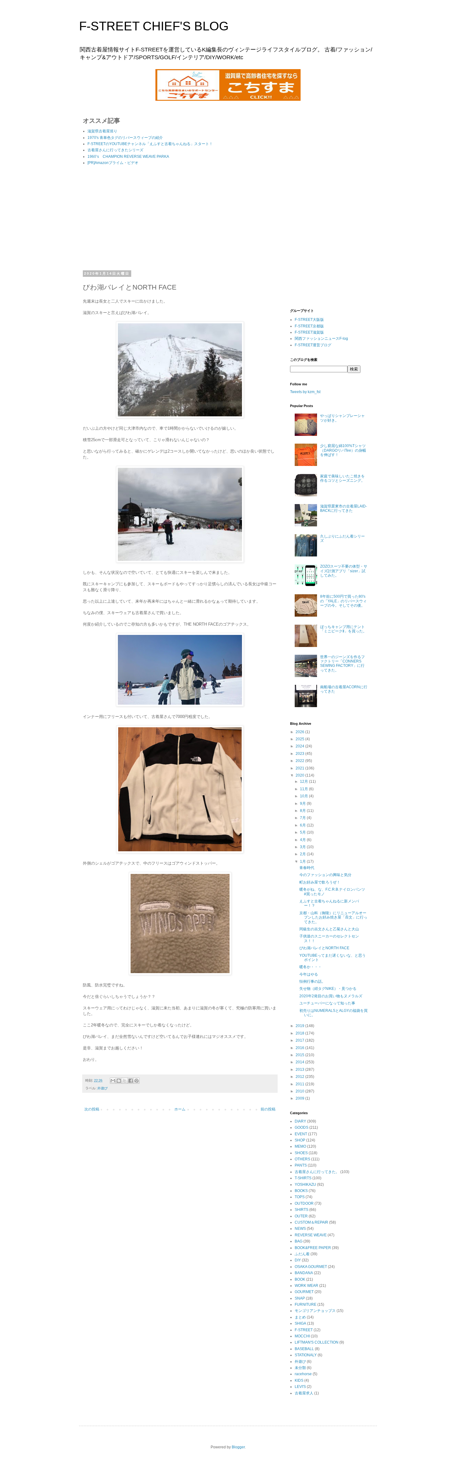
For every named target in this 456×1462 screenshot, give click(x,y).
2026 (300, 732)
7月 (303, 818)
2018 (300, 1033)
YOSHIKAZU (305, 1184)
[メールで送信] (113, 1081)
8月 (303, 811)
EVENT (301, 1134)
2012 (300, 1076)
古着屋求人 (304, 1393)
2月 (303, 854)
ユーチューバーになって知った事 (327, 1003)
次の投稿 (91, 1109)
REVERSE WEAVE (311, 1235)
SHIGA (300, 1323)
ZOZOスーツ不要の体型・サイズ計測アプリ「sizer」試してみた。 (343, 571)
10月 (304, 796)
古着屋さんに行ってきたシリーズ (115, 150)
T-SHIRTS (303, 1178)
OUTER (301, 1216)
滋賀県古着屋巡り (102, 131)
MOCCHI (302, 1336)
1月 (303, 861)
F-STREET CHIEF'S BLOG (154, 26)
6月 (303, 825)
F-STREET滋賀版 (309, 332)
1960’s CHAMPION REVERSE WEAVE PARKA (128, 156)
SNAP (300, 1298)
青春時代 (306, 868)
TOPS (300, 1197)
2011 (300, 1084)
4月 (303, 840)
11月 (304, 789)
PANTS (301, 1165)
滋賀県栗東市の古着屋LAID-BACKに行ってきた (343, 508)
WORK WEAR (306, 1285)
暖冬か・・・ (310, 967)
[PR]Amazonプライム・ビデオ (112, 163)
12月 (304, 781)
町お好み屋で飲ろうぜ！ (319, 882)
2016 (300, 1048)
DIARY (300, 1121)
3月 (303, 847)
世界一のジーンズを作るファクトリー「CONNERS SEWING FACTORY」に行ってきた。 (342, 663)
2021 (300, 768)
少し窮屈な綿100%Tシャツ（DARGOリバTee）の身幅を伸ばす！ (343, 450)
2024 (300, 746)
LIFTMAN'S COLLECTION (316, 1342)
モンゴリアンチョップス (315, 1311)
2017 (300, 1040)
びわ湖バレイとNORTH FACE (324, 948)
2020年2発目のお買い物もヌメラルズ (330, 996)
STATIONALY (306, 1355)
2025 (300, 739)
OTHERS (302, 1159)
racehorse (303, 1374)
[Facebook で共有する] (130, 1081)
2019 (300, 1026)
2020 (300, 775)
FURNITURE (305, 1304)
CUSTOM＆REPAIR (311, 1222)
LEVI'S (300, 1386)
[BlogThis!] (119, 1081)
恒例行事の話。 (312, 981)
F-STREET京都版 (309, 326)
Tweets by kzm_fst (305, 392)
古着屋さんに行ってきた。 (317, 1172)
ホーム (180, 1109)
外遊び (102, 1088)
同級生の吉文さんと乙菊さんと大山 (329, 929)
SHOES (301, 1153)
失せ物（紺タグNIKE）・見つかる (327, 988)
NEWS (300, 1228)
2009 (300, 1098)
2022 (300, 761)
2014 (300, 1062)
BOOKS (301, 1191)
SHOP (300, 1140)
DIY (298, 1260)
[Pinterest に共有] (136, 1081)
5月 (303, 832)
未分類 (300, 1368)
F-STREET (304, 1330)
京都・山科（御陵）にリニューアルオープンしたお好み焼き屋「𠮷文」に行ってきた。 (333, 917)
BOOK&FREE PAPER (313, 1248)
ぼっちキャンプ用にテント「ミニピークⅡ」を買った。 (343, 629)
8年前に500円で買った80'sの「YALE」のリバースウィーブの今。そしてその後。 (343, 601)
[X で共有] (125, 1081)
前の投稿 (268, 1109)
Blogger (238, 1447)
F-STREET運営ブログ (313, 345)
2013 (300, 1069)
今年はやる (308, 974)
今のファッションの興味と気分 (325, 875)
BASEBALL (304, 1349)
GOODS (301, 1127)
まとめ (300, 1317)
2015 (300, 1055)
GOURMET (304, 1292)
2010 (300, 1091)
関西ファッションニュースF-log (321, 338)
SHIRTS (301, 1209)
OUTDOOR (304, 1203)
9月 (303, 803)
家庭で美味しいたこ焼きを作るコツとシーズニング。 (342, 478)
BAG (298, 1241)
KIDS (299, 1380)
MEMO (300, 1146)
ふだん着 (302, 1254)
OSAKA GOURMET (311, 1267)
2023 (300, 753)
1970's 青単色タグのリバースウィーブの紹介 (125, 137)
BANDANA (304, 1273)
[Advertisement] (180, 218)
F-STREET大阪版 (309, 319)
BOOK (300, 1279)
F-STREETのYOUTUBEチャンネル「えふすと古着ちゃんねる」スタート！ (150, 144)
